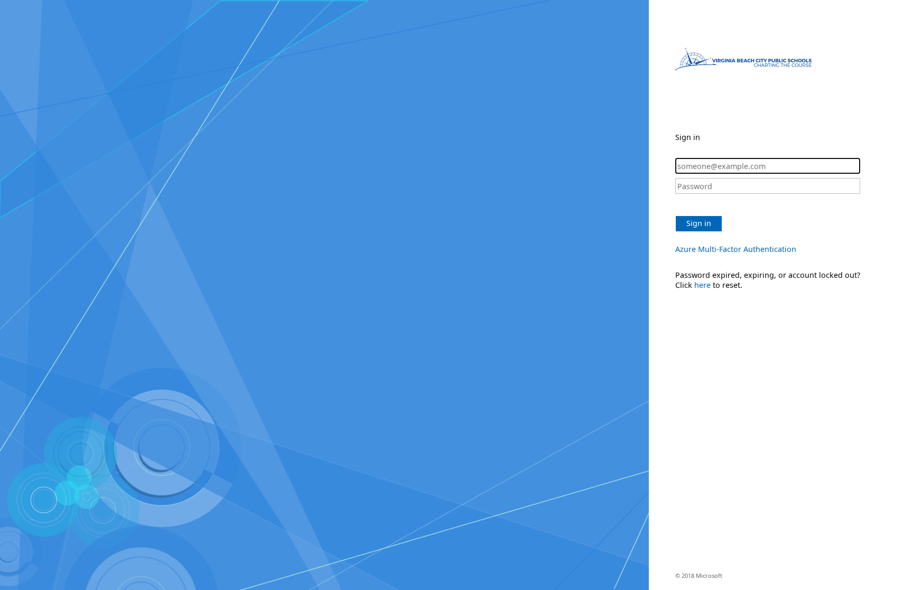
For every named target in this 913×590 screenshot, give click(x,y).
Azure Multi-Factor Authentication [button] (735, 249)
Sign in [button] (698, 223)
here (702, 285)
